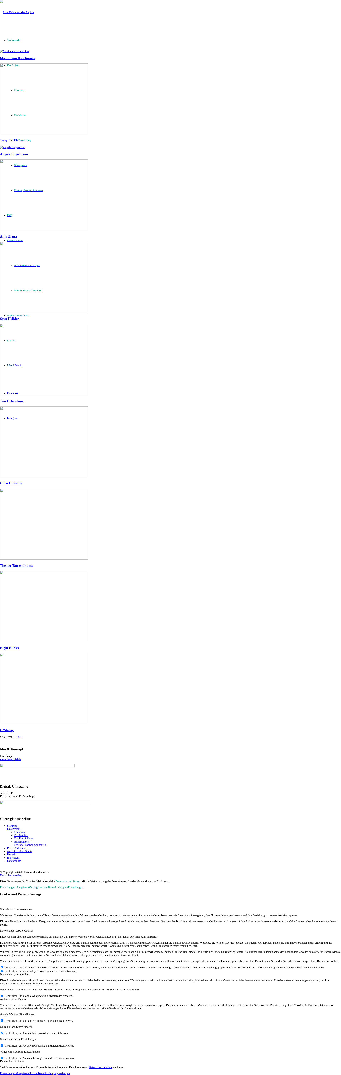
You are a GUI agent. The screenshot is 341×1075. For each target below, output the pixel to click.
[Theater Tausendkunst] (44, 558)
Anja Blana (8, 236)
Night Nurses (9, 648)
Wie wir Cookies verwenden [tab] (16, 909)
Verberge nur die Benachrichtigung (48, 887)
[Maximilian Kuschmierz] (14, 51)
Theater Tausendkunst (16, 565)
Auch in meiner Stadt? (19, 851)
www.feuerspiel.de (10, 759)
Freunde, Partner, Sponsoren (30, 844)
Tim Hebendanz (11, 401)
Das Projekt (13, 828)
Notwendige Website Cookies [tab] (16, 930)
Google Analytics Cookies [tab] (14, 974)
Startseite (12, 825)
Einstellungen (75, 887)
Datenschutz (14, 860)
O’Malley (7, 730)
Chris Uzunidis (11, 483)
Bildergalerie (21, 841)
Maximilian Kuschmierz (17, 58)
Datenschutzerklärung (68, 881)
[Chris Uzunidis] (44, 476)
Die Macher (21, 835)
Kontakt (11, 854)
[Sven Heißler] (44, 311)
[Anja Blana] (44, 229)
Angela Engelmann (14, 154)
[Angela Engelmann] (12, 147)
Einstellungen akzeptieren (14, 887)
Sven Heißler (9, 318)
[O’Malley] (44, 723)
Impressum (13, 857)
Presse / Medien (16, 848)
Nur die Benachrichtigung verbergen (49, 1073)
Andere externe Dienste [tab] (13, 999)
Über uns (19, 832)
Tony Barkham (11, 140)
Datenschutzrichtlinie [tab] (12, 1061)
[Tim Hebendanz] (44, 394)
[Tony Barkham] (44, 133)
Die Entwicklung (23, 838)
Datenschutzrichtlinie (100, 1067)
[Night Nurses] (44, 641)
